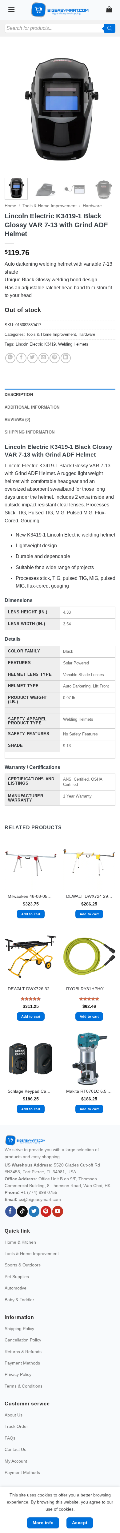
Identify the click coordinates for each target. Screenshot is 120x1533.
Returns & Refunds (23, 1351)
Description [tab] (19, 394)
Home (10, 206)
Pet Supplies (17, 1276)
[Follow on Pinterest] (46, 1211)
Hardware (92, 206)
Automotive (15, 1287)
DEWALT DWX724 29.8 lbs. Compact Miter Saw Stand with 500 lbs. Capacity (89, 896)
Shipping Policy (19, 1328)
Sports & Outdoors (23, 1264)
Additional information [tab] (32, 407)
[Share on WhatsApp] (10, 358)
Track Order (16, 1426)
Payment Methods (22, 1363)
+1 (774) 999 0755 (39, 1192)
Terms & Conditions (23, 1386)
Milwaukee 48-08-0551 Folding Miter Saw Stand (31, 896)
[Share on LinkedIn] (66, 358)
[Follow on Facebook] (10, 1211)
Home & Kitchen (20, 1242)
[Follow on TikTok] (22, 1211)
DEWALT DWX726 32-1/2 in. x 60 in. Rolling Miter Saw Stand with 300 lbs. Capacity (31, 989)
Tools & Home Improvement (49, 206)
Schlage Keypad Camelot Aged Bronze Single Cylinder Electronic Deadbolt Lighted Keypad (31, 1091)
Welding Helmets (73, 344)
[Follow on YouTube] (57, 1211)
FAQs (10, 1438)
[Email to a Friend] (43, 358)
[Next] (105, 110)
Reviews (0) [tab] (17, 419)
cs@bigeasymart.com (40, 1199)
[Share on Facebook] (21, 358)
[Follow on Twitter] (34, 1211)
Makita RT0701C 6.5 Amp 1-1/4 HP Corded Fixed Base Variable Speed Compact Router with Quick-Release (89, 1091)
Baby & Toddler (19, 1299)
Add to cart (31, 914)
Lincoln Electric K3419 (36, 344)
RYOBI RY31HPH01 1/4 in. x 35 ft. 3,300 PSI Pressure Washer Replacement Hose (89, 989)
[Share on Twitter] (32, 358)
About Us (13, 1414)
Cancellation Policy (23, 1339)
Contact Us (15, 1449)
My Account (16, 1461)
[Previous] (14, 110)
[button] (11, 9)
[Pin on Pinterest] (55, 358)
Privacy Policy (18, 1374)
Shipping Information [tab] (29, 432)
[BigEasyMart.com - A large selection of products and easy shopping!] (60, 9)
